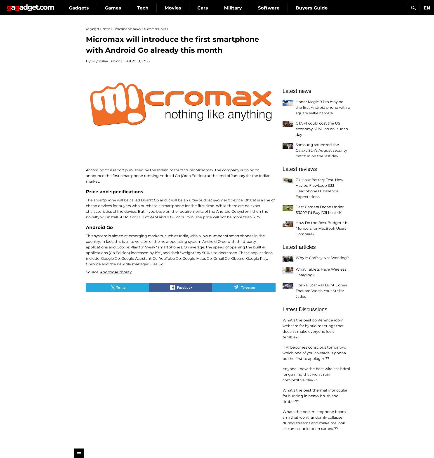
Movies (173, 8)
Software (269, 8)
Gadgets (79, 8)
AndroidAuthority (116, 272)
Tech (143, 8)
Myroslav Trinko (106, 61)
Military (233, 8)
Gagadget (30, 6)
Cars (202, 8)
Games (113, 8)
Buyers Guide (312, 8)
